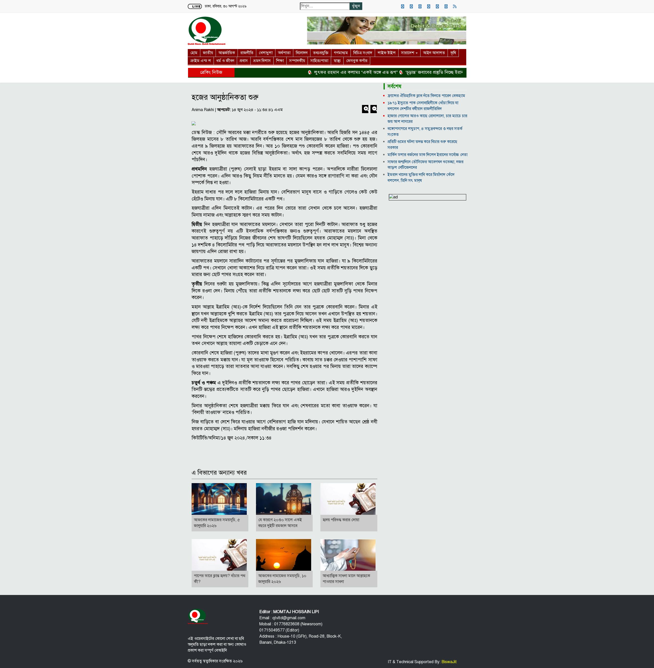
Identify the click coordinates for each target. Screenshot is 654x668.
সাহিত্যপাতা (319, 60)
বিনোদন (302, 52)
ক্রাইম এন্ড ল (200, 60)
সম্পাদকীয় (297, 60)
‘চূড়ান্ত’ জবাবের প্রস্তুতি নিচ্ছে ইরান (419, 72)
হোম (193, 52)
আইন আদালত (434, 52)
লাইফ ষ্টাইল (387, 52)
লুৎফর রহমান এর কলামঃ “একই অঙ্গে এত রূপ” (340, 72)
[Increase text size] (365, 109)
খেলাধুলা (266, 52)
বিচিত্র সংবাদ (362, 52)
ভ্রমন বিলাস (262, 60)
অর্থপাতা (284, 52)
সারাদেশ (408, 52)
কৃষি (453, 52)
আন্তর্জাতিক (226, 52)
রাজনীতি (246, 52)
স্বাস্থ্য (337, 60)
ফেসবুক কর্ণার (356, 60)
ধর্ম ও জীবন (225, 60)
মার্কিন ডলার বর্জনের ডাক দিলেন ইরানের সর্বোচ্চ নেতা (428, 154)
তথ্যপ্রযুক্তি (321, 52)
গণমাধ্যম (341, 52)
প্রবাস (244, 60)
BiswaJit (448, 661)
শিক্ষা (280, 60)
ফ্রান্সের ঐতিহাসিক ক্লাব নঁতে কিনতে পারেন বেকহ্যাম (426, 95)
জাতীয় (208, 52)
